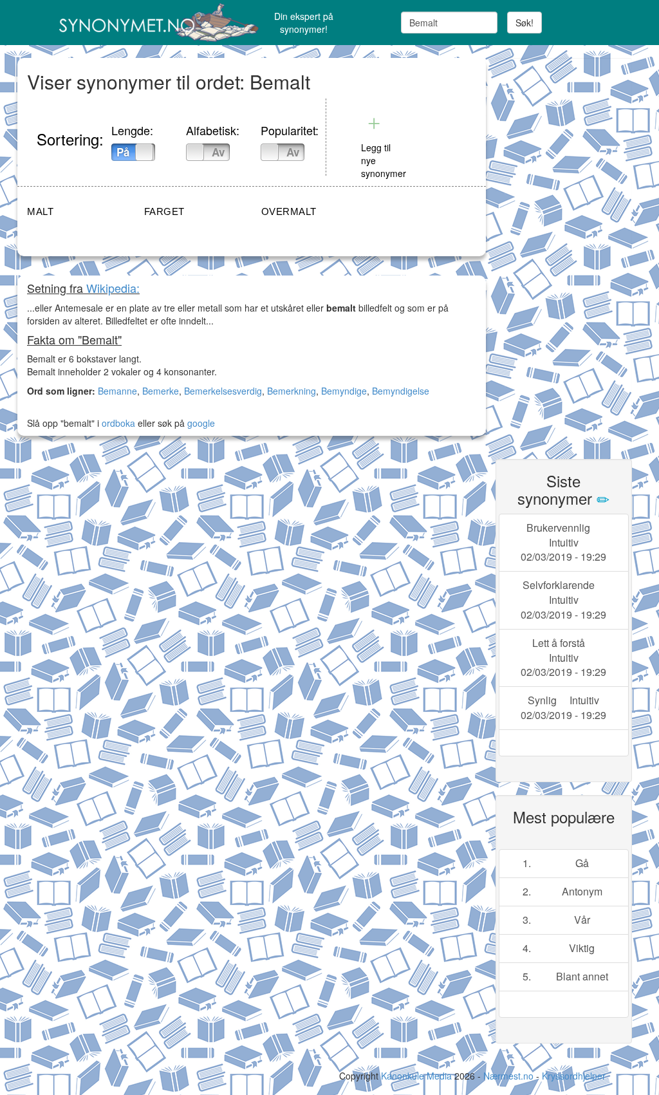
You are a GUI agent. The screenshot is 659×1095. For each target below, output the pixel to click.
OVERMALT (289, 211)
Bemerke (160, 390)
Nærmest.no (508, 1075)
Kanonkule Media (417, 1075)
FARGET (164, 211)
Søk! (524, 22)
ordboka (117, 422)
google (201, 422)
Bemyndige (344, 390)
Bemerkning (291, 390)
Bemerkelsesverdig (223, 390)
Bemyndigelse (400, 390)
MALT (40, 211)
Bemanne (117, 390)
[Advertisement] (577, 251)
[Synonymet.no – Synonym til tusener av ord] (121, 22)
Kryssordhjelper (574, 1075)
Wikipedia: (113, 287)
